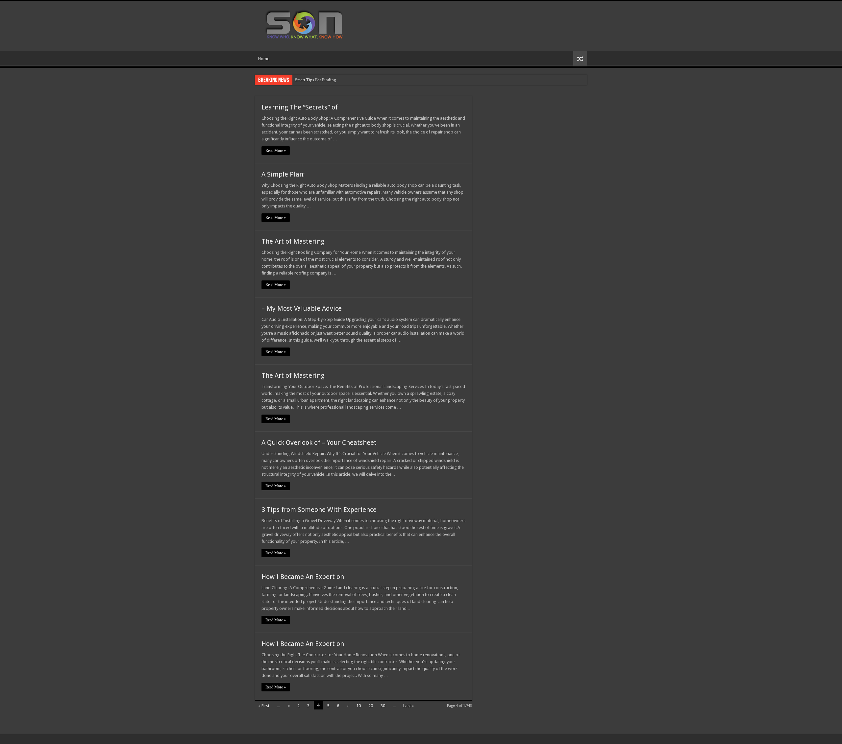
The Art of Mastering (292, 241)
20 (370, 705)
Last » (408, 705)
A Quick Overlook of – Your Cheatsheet (319, 442)
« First (263, 705)
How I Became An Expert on (302, 577)
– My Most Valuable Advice (301, 308)
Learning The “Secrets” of (299, 107)
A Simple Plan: (283, 174)
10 (358, 705)
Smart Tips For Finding (315, 79)
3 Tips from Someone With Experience (319, 510)
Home (263, 58)
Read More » (275, 150)
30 (383, 705)
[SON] (312, 25)
